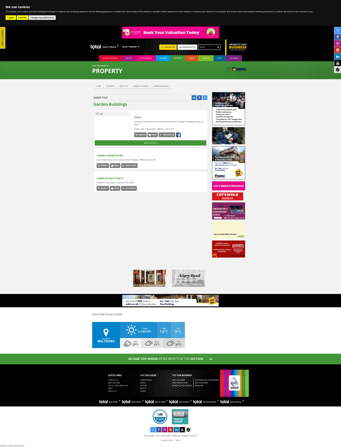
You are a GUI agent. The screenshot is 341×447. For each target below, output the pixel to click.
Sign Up (143, 388)
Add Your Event (201, 383)
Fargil (137, 117)
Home (98, 86)
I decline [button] (23, 17)
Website (141, 135)
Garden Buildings (161, 86)
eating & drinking (110, 58)
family (191, 58)
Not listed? (2, 38)
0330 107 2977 (130, 165)
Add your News (178, 380)
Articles (143, 385)
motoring (234, 58)
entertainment (146, 58)
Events (143, 383)
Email (154, 135)
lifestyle (128, 58)
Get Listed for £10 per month (207, 380)
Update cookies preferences (12, 445)
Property (110, 86)
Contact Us (113, 380)
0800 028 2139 (168, 135)
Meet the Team (114, 383)
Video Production (180, 383)
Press (110, 388)
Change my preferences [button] (42, 17)
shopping (206, 58)
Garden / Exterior (140, 86)
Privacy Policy (167, 440)
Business (163, 58)
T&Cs (177, 440)
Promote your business (182, 385)
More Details (150, 143)
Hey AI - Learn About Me (118, 385)
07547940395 (130, 188)
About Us (112, 391)
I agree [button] (10, 17)
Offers (143, 391)
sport (219, 58)
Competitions (146, 380)
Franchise (199, 385)
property (178, 58)
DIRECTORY (123, 86)
